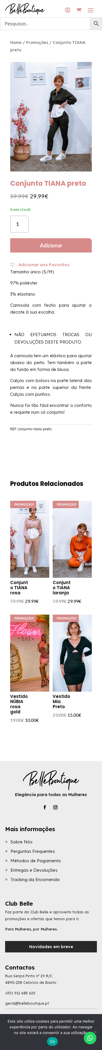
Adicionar (51, 245)
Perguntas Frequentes (32, 851)
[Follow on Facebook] (44, 807)
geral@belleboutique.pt (27, 1003)
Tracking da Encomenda (35, 879)
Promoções (37, 42)
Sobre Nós (21, 842)
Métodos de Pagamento (35, 860)
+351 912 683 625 (20, 993)
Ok (52, 1041)
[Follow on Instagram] (55, 807)
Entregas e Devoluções (34, 870)
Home (16, 42)
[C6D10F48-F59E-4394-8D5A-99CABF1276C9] (51, 170)
